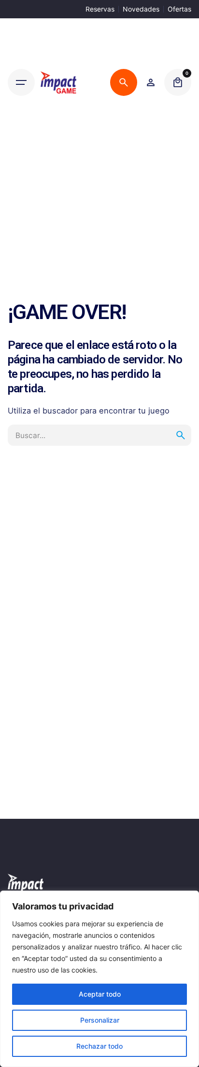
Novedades (141, 9)
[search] (180, 435)
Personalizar (99, 1020)
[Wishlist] (150, 82)
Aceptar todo (100, 994)
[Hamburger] (21, 82)
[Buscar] (123, 82)
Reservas (99, 9)
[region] (99, 979)
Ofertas (179, 9)
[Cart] (177, 82)
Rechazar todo (99, 1046)
